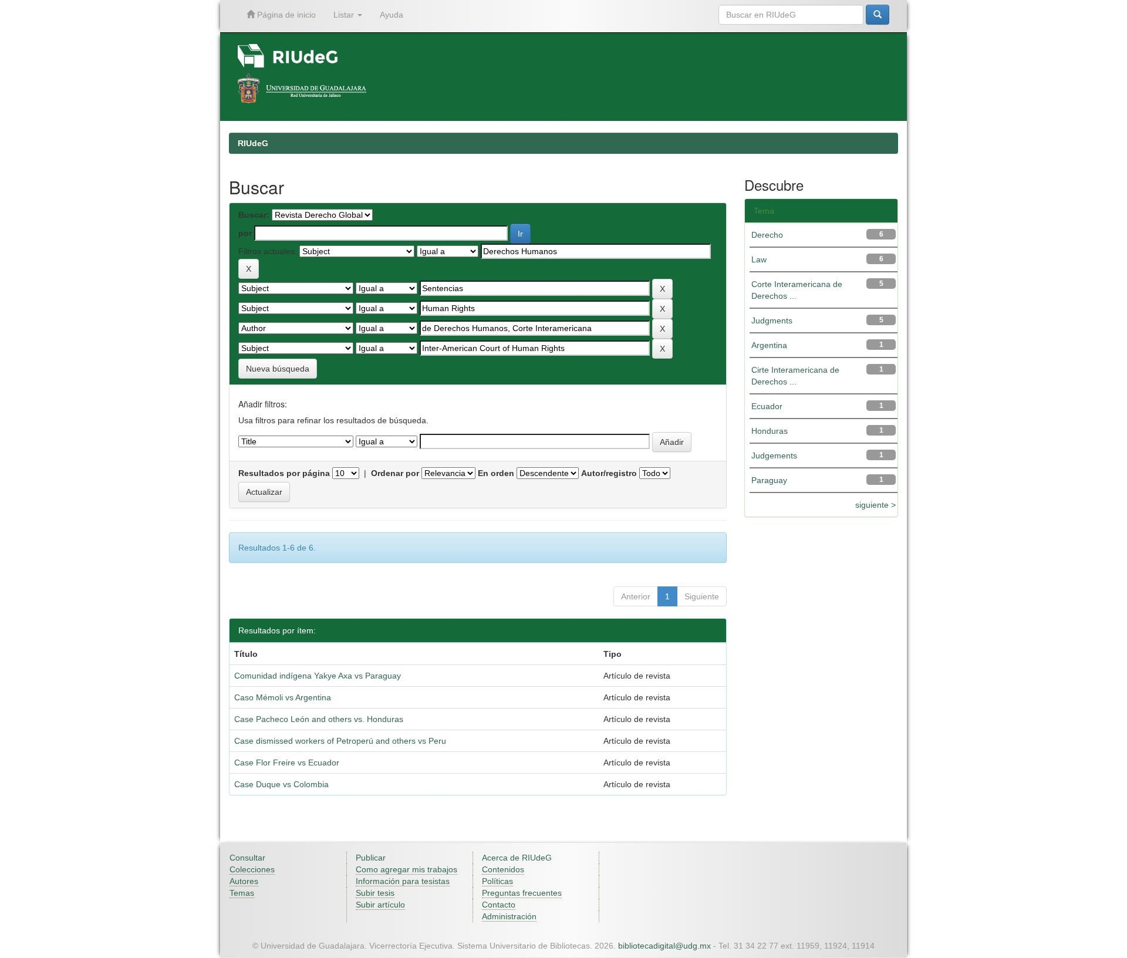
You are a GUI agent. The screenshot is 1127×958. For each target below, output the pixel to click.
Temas (242, 893)
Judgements (774, 455)
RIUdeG (253, 143)
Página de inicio (285, 14)
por (245, 233)
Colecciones (252, 869)
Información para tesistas (403, 881)
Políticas (497, 881)
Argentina (769, 345)
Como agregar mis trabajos (406, 869)
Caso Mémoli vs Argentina (282, 697)
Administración (509, 916)
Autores (244, 881)
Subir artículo (380, 904)
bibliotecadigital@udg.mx (664, 945)
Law (759, 259)
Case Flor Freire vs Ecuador (286, 762)
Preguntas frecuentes (522, 893)
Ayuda (391, 14)
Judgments (771, 320)
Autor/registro (609, 473)
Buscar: (253, 215)
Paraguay (769, 480)
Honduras (769, 431)
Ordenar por (395, 473)
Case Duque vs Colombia (281, 784)
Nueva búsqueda (277, 368)
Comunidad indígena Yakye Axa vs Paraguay (317, 675)
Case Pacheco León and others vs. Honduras (318, 719)
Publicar (371, 857)
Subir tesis (375, 893)
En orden (496, 473)
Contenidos (503, 869)
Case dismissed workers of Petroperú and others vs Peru (340, 741)
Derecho (767, 235)
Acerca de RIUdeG (517, 857)
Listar (344, 14)
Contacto (498, 904)
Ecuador (766, 406)
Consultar (247, 857)
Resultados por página (284, 473)
